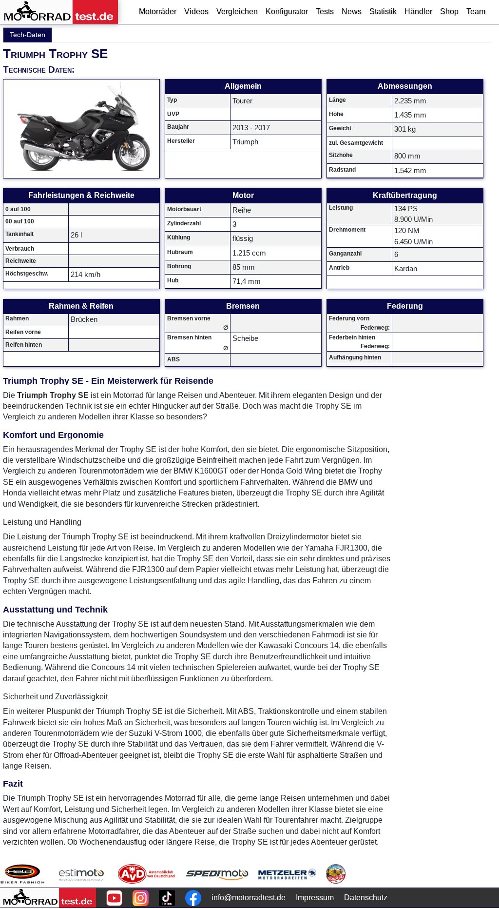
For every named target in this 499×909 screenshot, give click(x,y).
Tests (325, 11)
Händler (418, 11)
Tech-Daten (27, 35)
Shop (449, 11)
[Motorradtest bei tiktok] (167, 898)
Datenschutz (365, 897)
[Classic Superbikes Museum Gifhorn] (335, 874)
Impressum (315, 897)
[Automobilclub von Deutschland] (147, 874)
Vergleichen (237, 11)
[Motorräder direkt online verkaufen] (82, 874)
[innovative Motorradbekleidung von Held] (22, 874)
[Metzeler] (287, 874)
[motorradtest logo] (48, 898)
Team (475, 11)
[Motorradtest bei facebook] (193, 898)
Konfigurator (287, 11)
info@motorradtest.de (248, 897)
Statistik (383, 11)
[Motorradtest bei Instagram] (141, 898)
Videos (196, 11)
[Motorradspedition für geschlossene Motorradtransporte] (217, 874)
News (352, 11)
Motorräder (157, 11)
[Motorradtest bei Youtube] (114, 898)
